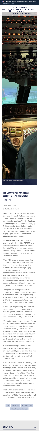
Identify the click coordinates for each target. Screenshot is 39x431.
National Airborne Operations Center (19, 409)
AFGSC (7, 405)
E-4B (31, 405)
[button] (9, 4)
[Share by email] (9, 200)
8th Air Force (25, 405)
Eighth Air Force (15, 405)
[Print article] (5, 200)
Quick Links (8, 426)
